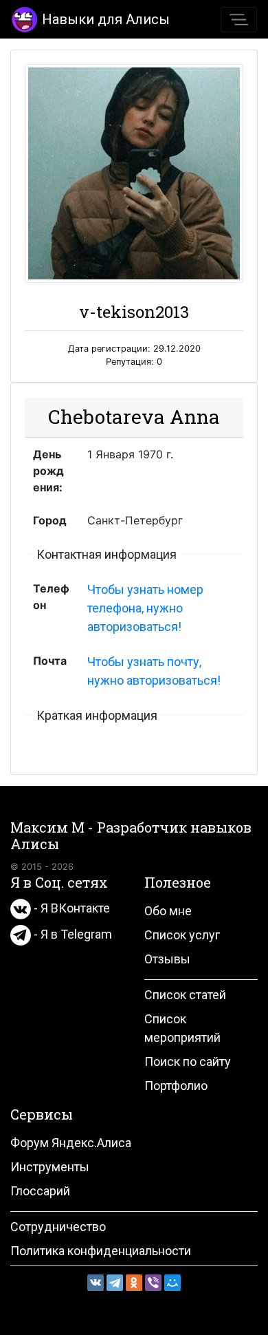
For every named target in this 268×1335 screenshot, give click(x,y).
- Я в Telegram (71, 934)
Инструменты (49, 1167)
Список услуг (182, 935)
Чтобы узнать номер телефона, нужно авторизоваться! (145, 608)
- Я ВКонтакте (70, 908)
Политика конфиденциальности (100, 1250)
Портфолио (176, 1085)
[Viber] (153, 1282)
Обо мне (168, 911)
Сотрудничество (58, 1226)
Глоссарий (40, 1191)
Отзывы (167, 959)
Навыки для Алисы (106, 19)
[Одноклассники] (134, 1282)
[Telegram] (115, 1282)
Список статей (185, 994)
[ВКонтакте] (95, 1282)
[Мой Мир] (172, 1282)
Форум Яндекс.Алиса (70, 1142)
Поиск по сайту (187, 1061)
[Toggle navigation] (239, 19)
